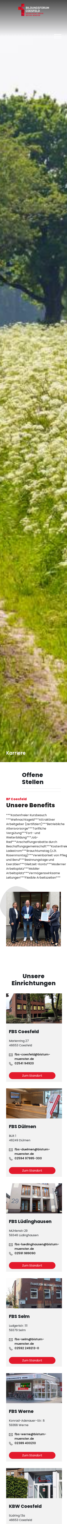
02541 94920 (24, 1063)
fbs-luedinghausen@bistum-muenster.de (37, 1246)
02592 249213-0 (27, 1348)
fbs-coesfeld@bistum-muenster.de (32, 1056)
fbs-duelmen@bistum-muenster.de (32, 1151)
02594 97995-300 (28, 1158)
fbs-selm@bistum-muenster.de (29, 1341)
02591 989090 (25, 1253)
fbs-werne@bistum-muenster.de (30, 1436)
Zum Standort (32, 1075)
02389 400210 (25, 1443)
